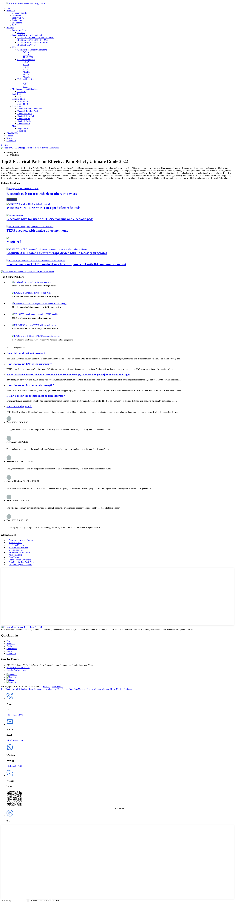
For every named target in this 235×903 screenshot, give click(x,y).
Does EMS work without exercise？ (26, 353)
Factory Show (18, 18)
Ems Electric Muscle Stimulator (14, 689)
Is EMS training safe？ (19, 406)
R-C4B (26, 64)
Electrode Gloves (24, 113)
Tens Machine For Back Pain (21, 562)
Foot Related (17, 94)
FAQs (14, 25)
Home (9, 8)
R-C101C (21, 91)
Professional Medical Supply (21, 540)
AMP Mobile (57, 686)
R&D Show (17, 20)
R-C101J (21, 32)
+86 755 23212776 (15, 715)
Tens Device (62, 689)
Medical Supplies (16, 550)
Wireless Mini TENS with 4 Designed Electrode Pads (43, 207)
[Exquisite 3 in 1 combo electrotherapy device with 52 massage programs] (47, 249)
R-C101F (27, 54)
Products (10, 27)
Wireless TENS (18, 99)
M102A (26, 77)
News (9, 138)
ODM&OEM (12, 133)
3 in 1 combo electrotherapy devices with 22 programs (36, 296)
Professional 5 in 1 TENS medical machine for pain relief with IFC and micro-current (66, 264)
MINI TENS (22, 104)
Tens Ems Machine (77, 689)
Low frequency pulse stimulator (42, 689)
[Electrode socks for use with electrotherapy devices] (32, 282)
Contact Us (11, 140)
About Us (11, 10)
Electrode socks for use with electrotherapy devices (34, 286)
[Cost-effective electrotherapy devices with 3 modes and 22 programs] (36, 336)
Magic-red (21, 131)
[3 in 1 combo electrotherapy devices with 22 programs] (31, 293)
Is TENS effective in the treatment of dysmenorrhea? (36, 395)
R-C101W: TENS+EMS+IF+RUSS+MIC (35, 37)
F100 (19, 96)
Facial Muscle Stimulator (19, 552)
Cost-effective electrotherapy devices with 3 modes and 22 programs (42, 340)
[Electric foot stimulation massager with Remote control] (39, 303)
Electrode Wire (23, 123)
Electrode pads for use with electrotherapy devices (42, 193)
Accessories (17, 106)
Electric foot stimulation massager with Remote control (36, 307)
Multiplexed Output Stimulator (25, 89)
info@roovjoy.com (15, 740)
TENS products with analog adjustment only (37, 230)
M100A (26, 74)
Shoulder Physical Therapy (20, 564)
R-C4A (26, 62)
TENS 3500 (28, 57)
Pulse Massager (15, 555)
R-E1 (25, 84)
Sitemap (46, 686)
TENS (15, 47)
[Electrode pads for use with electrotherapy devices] (22, 188)
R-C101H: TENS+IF (26, 45)
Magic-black (22, 128)
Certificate (16, 15)
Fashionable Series (25, 79)
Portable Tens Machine (18, 547)
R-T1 (25, 86)
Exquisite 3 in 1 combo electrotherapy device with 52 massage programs (57, 253)
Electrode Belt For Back (27, 111)
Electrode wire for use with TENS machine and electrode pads (50, 219)
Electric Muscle (15, 542)
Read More (11, 199)
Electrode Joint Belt (25, 116)
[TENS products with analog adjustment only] (30, 226)
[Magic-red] (8, 238)
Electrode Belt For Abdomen (29, 109)
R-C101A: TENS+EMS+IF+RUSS (32, 40)
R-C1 (25, 82)
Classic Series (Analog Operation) (32, 50)
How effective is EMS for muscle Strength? (30, 385)
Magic (14, 126)
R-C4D (26, 67)
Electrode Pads (23, 118)
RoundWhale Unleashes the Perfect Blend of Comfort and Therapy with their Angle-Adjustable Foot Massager (68, 374)
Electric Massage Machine (98, 689)
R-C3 (25, 69)
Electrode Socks (24, 121)
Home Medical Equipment (20, 560)
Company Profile (19, 13)
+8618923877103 (14, 766)
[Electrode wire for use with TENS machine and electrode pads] (15, 215)
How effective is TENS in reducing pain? (29, 363)
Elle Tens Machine (17, 545)
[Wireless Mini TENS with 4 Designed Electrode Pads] (29, 204)
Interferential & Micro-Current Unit (27, 35)
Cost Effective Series (26, 59)
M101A (26, 72)
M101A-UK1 (23, 101)
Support (10, 136)
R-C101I (26, 52)
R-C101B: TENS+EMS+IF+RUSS (32, 42)
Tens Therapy (14, 557)
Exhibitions (17, 23)
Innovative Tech (19, 30)
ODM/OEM (12, 648)
